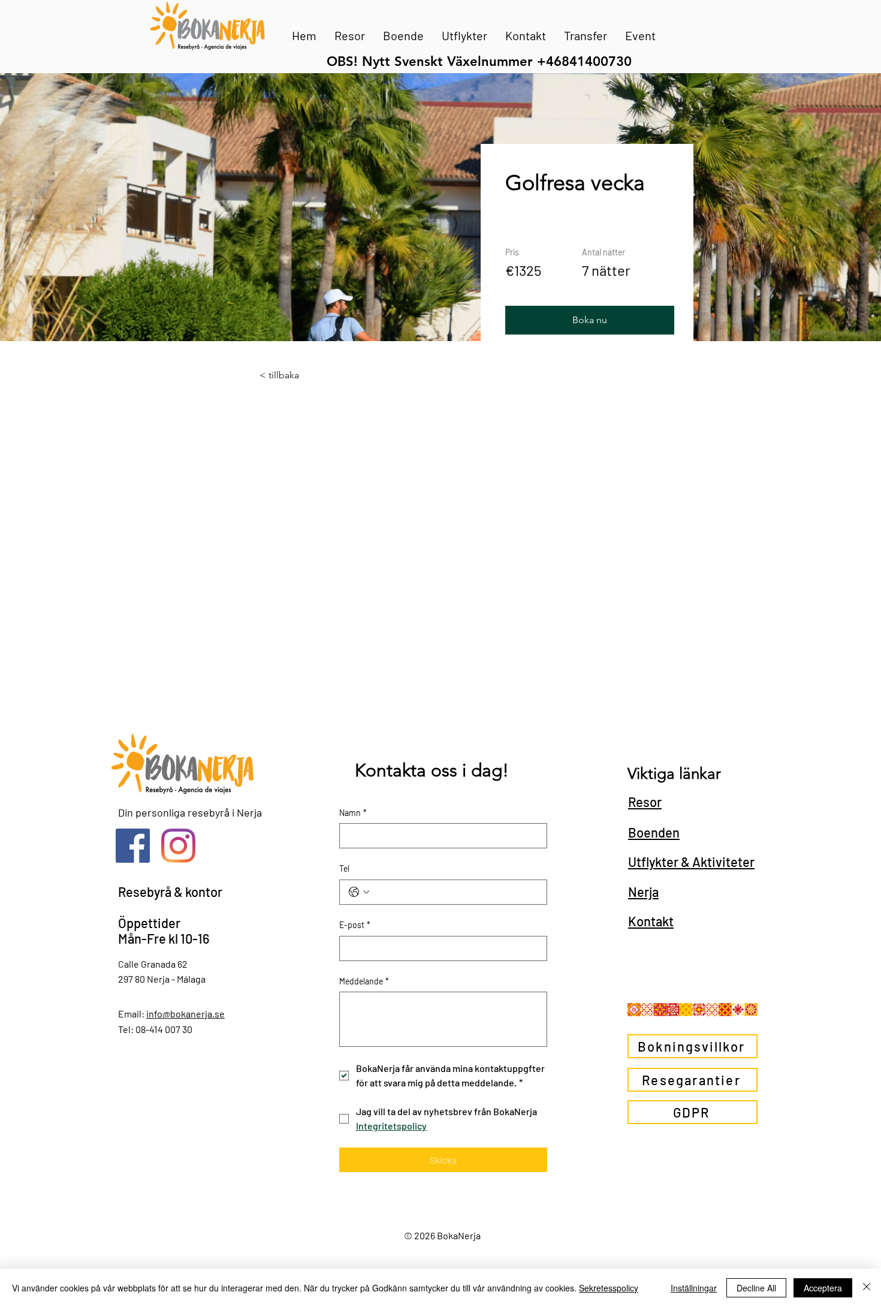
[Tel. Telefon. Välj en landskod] (359, 892)
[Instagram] (178, 846)
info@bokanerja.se (185, 1013)
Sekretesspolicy (608, 1288)
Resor (645, 801)
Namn (353, 813)
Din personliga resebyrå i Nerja (190, 812)
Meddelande (364, 981)
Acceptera (823, 1288)
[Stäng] (866, 1287)
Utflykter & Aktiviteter (691, 861)
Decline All (756, 1288)
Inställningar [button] (694, 1288)
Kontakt (651, 921)
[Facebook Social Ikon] (133, 846)
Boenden (654, 832)
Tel (344, 868)
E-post (354, 925)
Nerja (643, 891)
